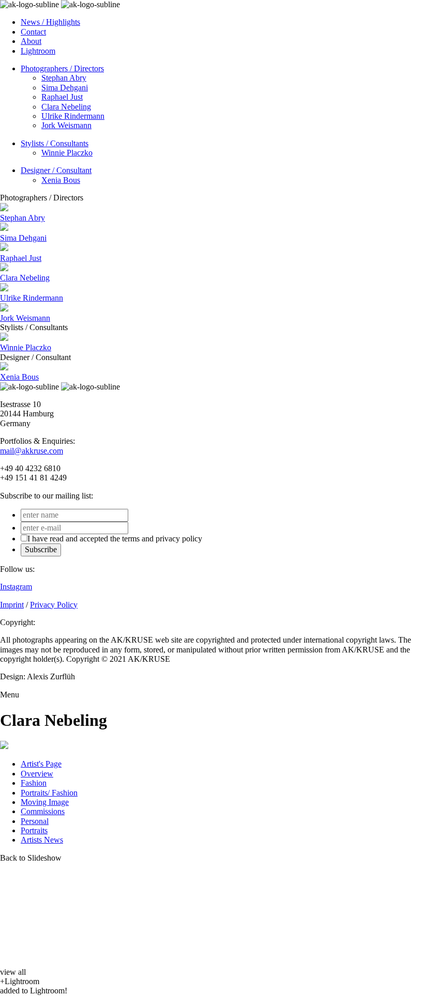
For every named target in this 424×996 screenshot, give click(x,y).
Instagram (16, 586)
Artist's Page (41, 763)
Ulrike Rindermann (72, 116)
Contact (33, 31)
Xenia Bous (60, 180)
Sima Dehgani (64, 87)
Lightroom (38, 50)
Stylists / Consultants (54, 143)
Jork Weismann (66, 125)
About (31, 41)
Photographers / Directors (62, 68)
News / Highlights (50, 22)
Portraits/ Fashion (49, 792)
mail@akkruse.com (31, 450)
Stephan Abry (63, 77)
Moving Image (45, 802)
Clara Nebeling (66, 106)
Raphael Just (62, 96)
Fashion (34, 783)
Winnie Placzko (67, 152)
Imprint (12, 604)
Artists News (42, 839)
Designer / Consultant (56, 170)
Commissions (43, 811)
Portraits (34, 830)
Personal (35, 821)
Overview (37, 773)
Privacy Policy (54, 604)
